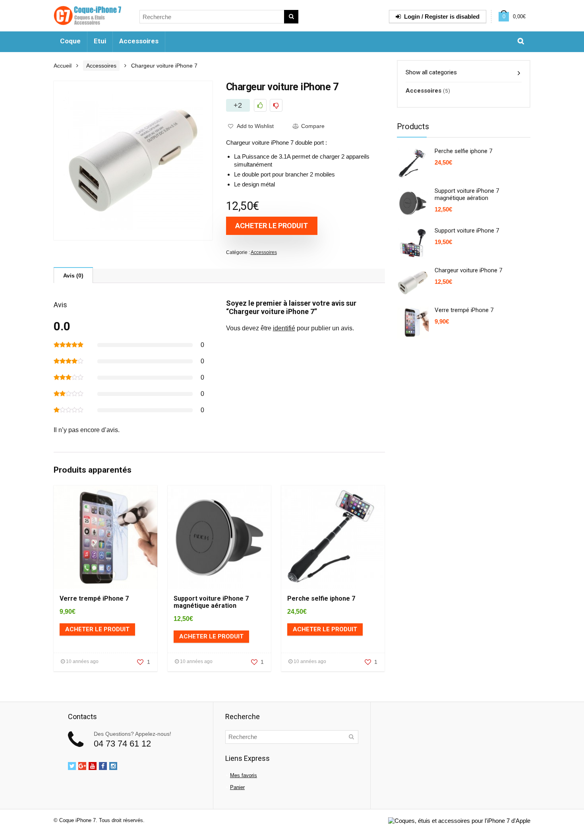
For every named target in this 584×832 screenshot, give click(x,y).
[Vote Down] (276, 105)
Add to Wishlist (254, 126)
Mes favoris (243, 775)
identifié (284, 328)
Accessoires (139, 41)
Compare (313, 126)
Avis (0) (73, 275)
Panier (237, 787)
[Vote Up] (260, 105)
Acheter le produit (271, 225)
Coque (70, 41)
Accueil (63, 65)
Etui (100, 41)
